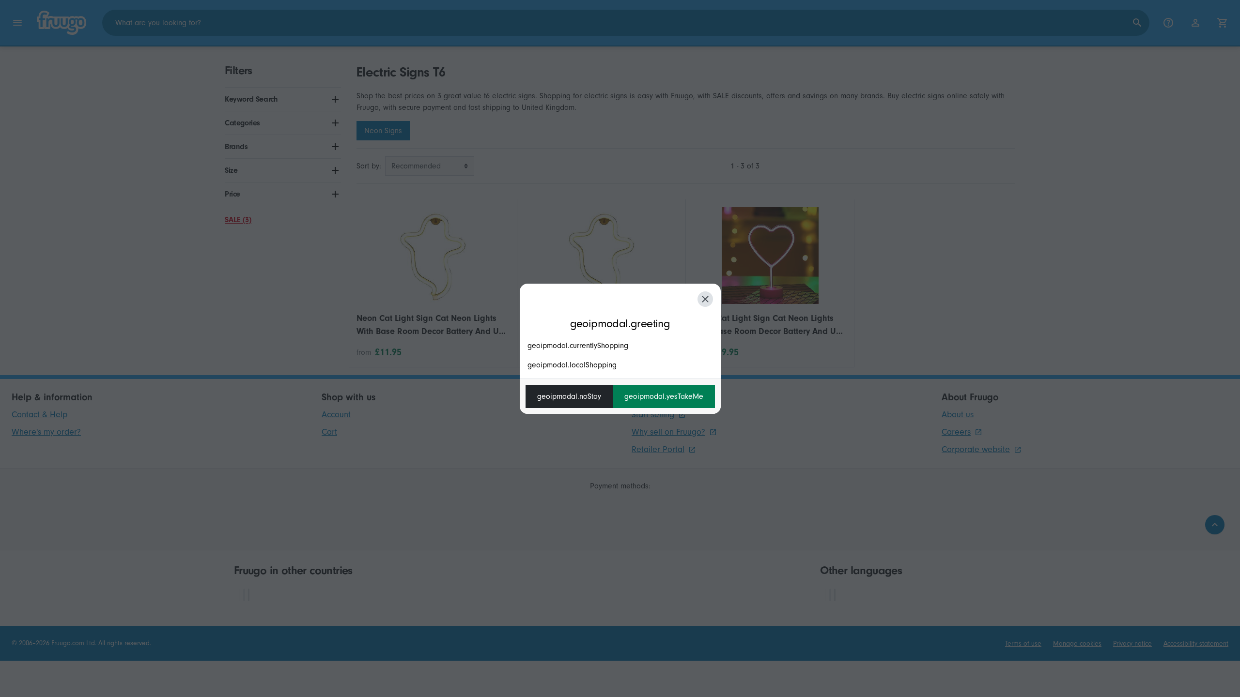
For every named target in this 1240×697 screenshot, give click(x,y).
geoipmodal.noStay (569, 396)
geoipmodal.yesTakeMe (663, 396)
